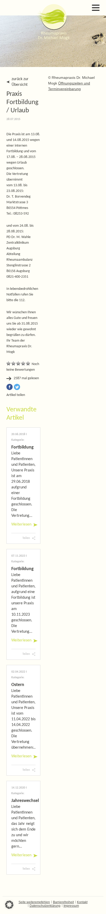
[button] (9, 904)
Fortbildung (22, 447)
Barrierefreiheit (63, 902)
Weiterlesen (21, 524)
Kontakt (82, 902)
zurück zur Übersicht (20, 82)
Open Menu (96, 8)
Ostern (17, 684)
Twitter (17, 387)
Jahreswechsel (25, 800)
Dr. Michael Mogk (53, 22)
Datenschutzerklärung (45, 906)
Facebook (9, 387)
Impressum (71, 906)
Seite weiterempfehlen (34, 902)
